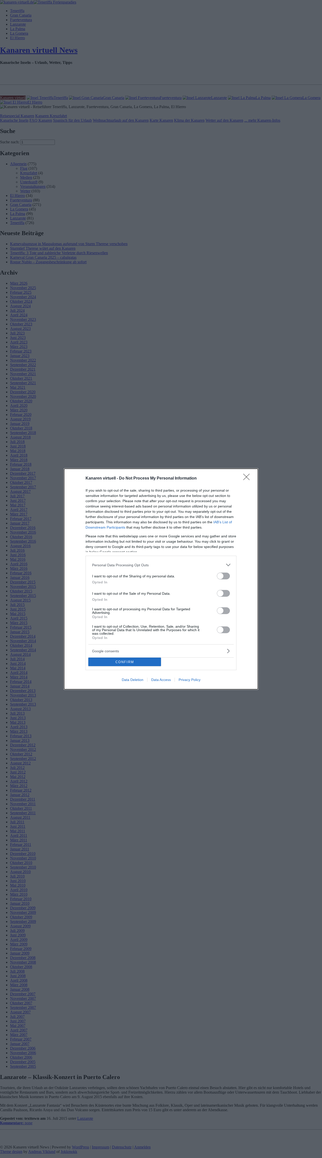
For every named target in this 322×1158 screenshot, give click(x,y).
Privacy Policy (189, 680)
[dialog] (161, 579)
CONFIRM (124, 662)
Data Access (161, 680)
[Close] (248, 478)
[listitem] (161, 565)
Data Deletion (132, 680)
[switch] (223, 576)
